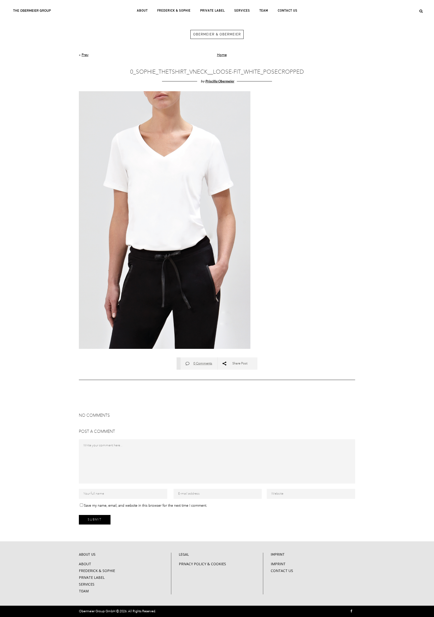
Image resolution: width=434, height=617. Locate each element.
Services (86, 584)
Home (222, 55)
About (85, 563)
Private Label (92, 577)
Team (84, 591)
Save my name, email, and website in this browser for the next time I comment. (145, 505)
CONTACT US (282, 570)
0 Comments (202, 363)
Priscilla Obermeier (219, 81)
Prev (85, 55)
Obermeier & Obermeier (217, 34)
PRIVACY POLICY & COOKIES (202, 563)
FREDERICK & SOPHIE (97, 570)
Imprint (278, 563)
